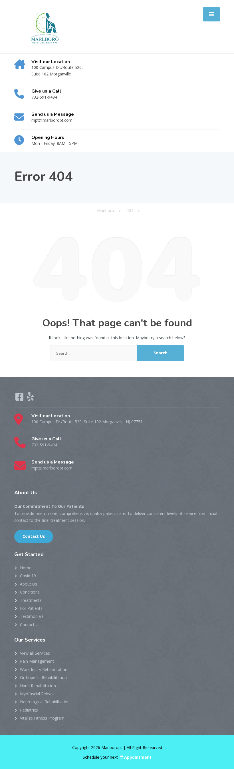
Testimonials (32, 616)
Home (25, 567)
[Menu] (211, 14)
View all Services (35, 653)
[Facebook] (20, 398)
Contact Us (34, 536)
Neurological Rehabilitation (45, 701)
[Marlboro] (43, 26)
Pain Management (37, 661)
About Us (28, 584)
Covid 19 (28, 575)
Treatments (31, 600)
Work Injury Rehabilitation (43, 669)
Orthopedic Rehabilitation (43, 677)
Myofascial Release (38, 693)
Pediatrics (29, 710)
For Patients (31, 608)
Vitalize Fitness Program (42, 718)
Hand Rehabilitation (38, 685)
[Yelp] (30, 398)
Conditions (30, 592)
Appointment (138, 757)
